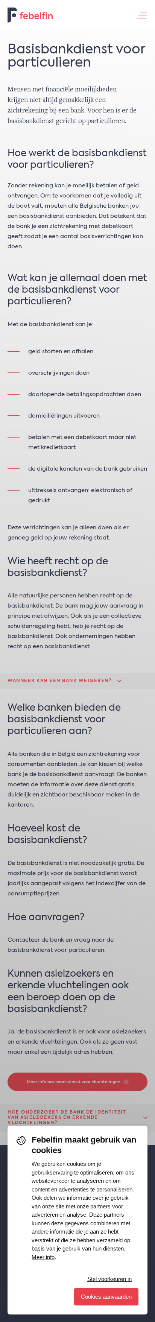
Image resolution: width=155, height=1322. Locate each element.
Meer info (43, 1257)
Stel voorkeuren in (109, 1279)
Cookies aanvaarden (106, 1296)
